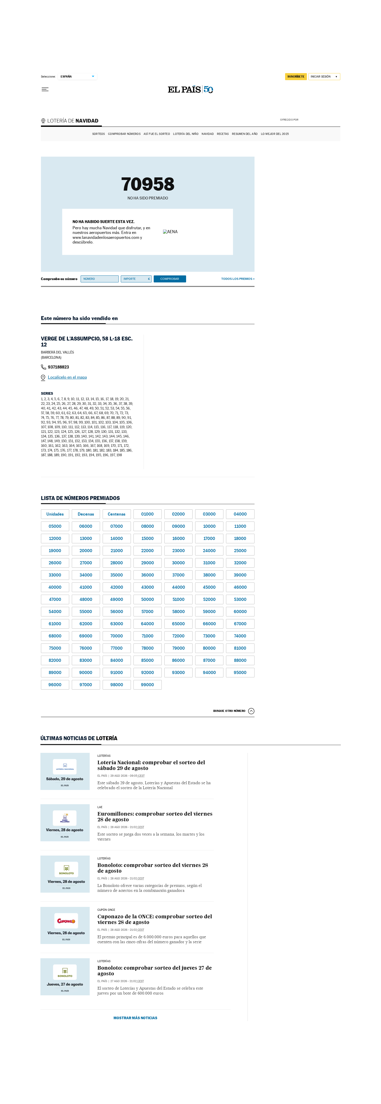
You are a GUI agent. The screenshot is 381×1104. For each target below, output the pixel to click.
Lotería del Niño (185, 134)
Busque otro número (229, 711)
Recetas (223, 134)
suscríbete (296, 76)
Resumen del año (245, 134)
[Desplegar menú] (45, 89)
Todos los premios (236, 278)
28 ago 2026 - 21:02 (127, 827)
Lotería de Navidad (72, 121)
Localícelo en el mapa (67, 377)
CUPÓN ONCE (106, 910)
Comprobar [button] (169, 278)
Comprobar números (124, 134)
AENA (320, 119)
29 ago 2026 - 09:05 (127, 775)
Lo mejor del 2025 (275, 134)
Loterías (103, 756)
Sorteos (98, 134)
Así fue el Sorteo (157, 134)
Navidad (208, 134)
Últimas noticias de (78, 738)
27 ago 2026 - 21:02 (127, 981)
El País (102, 775)
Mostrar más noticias (135, 1018)
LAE (100, 807)
